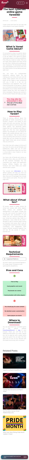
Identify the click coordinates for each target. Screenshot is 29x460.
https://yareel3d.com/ (9, 330)
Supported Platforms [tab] (12, 259)
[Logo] (4, 3)
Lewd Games (13, 20)
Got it (25, 457)
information (17, 171)
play (19, 330)
